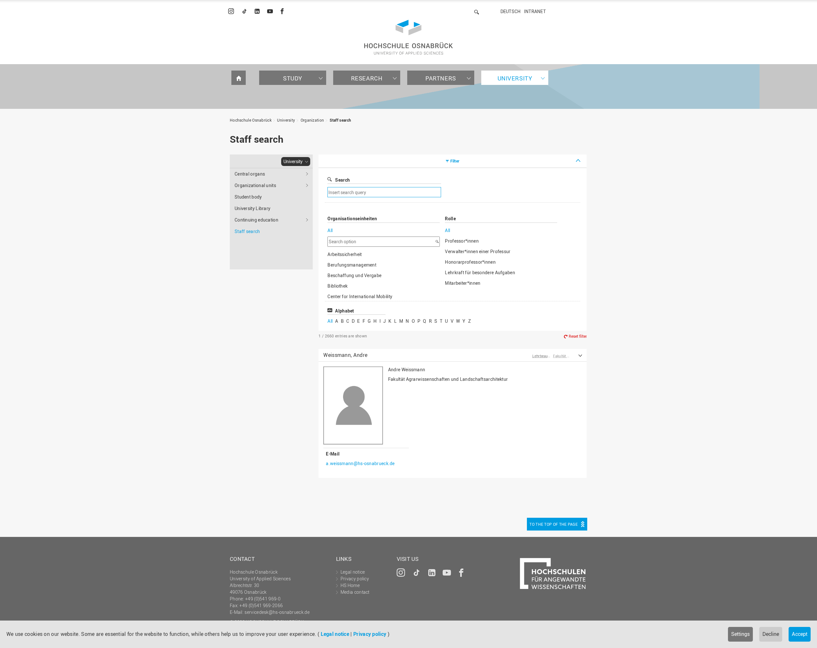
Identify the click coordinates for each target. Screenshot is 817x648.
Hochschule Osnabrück (251, 120)
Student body (248, 197)
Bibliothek (337, 286)
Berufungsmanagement (351, 265)
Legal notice (335, 633)
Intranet (535, 11)
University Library (252, 208)
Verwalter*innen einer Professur (477, 251)
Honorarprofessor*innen (470, 262)
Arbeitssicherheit (344, 254)
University (515, 78)
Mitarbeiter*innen (462, 283)
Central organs (250, 174)
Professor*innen (462, 241)
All (330, 230)
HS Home (350, 585)
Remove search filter (493, 192)
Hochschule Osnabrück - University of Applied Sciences (408, 37)
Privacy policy (369, 633)
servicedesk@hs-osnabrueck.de (276, 612)
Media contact (355, 592)
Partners (440, 78)
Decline (770, 633)
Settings (740, 633)
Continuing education (256, 220)
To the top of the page (553, 524)
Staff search (340, 120)
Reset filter (578, 336)
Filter (455, 160)
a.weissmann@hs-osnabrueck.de (360, 463)
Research (367, 78)
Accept (799, 633)
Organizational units (255, 185)
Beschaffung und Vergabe (354, 275)
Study (292, 78)
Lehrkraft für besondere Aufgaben (480, 272)
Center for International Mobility (359, 296)
